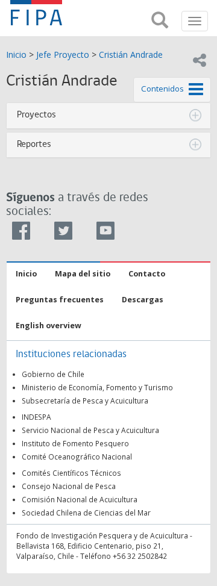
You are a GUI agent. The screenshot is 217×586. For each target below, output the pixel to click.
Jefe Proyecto (62, 54)
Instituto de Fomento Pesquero (75, 443)
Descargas (142, 300)
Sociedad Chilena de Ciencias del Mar (86, 512)
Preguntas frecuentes (60, 300)
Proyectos (36, 115)
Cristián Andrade (131, 54)
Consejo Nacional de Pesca (69, 486)
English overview (48, 325)
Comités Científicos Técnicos (71, 473)
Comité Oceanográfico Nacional (77, 456)
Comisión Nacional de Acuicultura (79, 499)
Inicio (16, 54)
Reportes (34, 144)
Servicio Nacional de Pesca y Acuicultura (90, 430)
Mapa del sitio (82, 274)
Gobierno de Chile (53, 374)
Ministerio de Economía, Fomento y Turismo (97, 387)
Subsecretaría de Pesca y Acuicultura (85, 400)
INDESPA (36, 417)
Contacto (146, 274)
